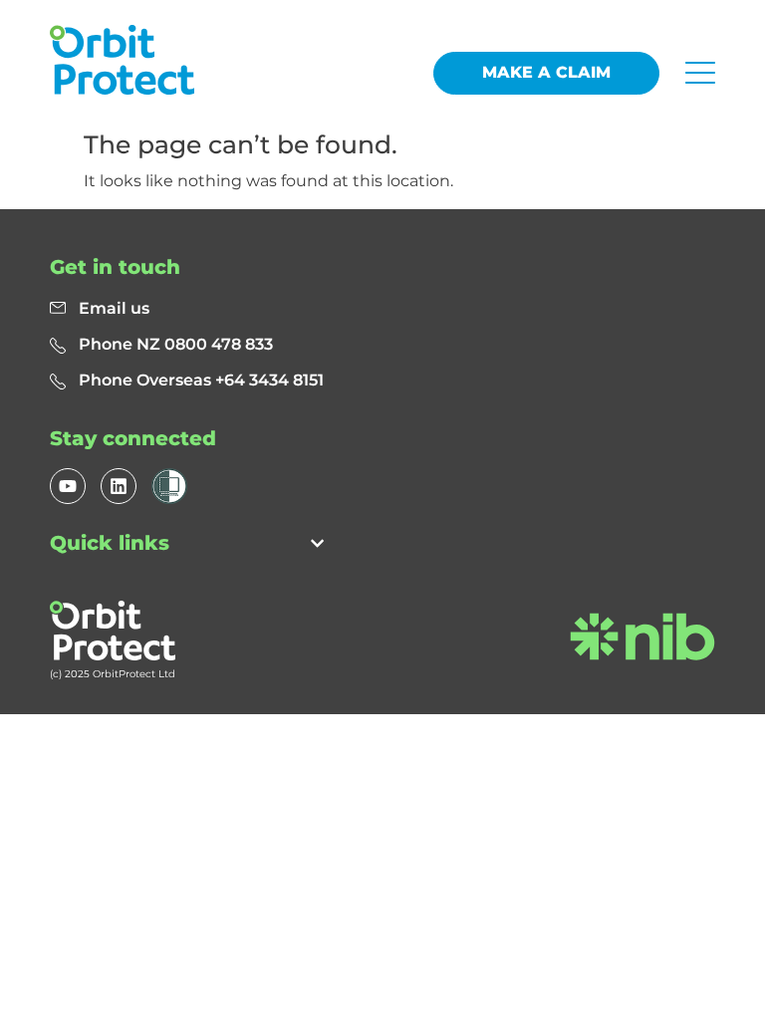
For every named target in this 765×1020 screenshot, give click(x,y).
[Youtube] (68, 486)
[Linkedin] (118, 486)
